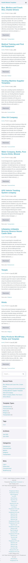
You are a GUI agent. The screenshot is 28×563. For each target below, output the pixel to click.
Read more (6, 35)
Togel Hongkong (14, 494)
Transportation (10, 39)
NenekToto (14, 501)
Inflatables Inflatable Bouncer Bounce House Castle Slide (11, 231)
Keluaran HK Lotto (14, 503)
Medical (9, 75)
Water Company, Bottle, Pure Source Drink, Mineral (13, 153)
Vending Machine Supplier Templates (13, 390)
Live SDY (14, 496)
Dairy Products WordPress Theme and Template (12, 338)
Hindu (4, 302)
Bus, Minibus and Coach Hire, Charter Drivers (11, 9)
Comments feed (7, 468)
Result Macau (14, 498)
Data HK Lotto (14, 499)
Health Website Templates (8, 2)
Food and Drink (11, 112)
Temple (4, 270)
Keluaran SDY (14, 528)
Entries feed (6, 466)
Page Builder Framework (16, 482)
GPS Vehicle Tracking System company (10, 191)
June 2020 (6, 436)
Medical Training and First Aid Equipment (12, 45)
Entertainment (10, 264)
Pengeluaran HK (14, 560)
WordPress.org (7, 470)
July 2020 (5, 434)
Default (4, 424)
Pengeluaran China (14, 492)
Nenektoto (14, 539)
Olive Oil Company (9, 117)
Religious (9, 297)
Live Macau (14, 507)
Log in (4, 464)
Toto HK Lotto (14, 537)
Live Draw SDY (14, 510)
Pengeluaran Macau (14, 490)
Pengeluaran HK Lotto (14, 508)
